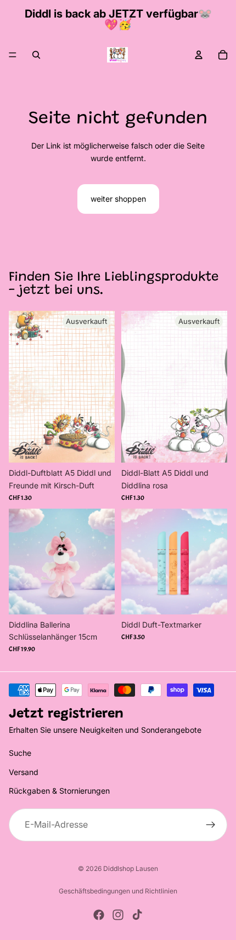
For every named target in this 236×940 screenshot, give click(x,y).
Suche (20, 752)
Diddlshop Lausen (130, 868)
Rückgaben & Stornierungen (59, 790)
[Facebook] (98, 914)
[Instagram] (118, 914)
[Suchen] (36, 55)
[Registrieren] (210, 824)
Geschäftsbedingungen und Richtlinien (118, 891)
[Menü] (12, 54)
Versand (23, 771)
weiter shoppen (118, 198)
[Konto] (199, 55)
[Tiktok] (137, 914)
